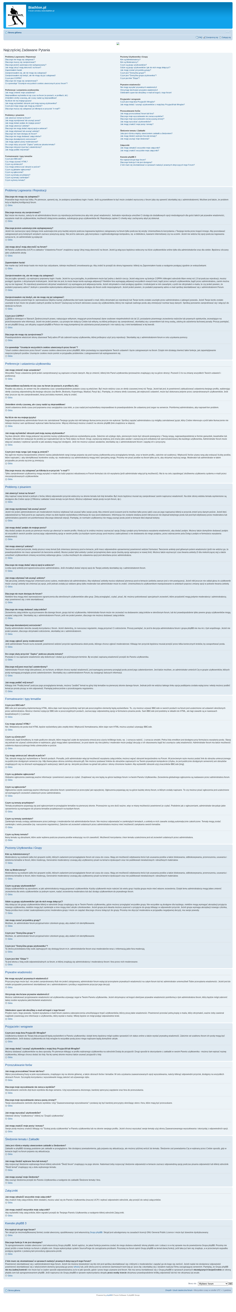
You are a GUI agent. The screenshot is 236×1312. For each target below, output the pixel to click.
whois (76, 1267)
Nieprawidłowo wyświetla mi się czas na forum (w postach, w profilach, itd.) (36, 95)
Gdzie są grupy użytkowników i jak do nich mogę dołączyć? (145, 67)
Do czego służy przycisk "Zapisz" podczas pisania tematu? (30, 144)
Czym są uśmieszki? (14, 164)
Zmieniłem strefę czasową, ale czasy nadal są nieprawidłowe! (31, 98)
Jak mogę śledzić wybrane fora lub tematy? (138, 136)
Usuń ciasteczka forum (182, 1290)
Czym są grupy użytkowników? (133, 65)
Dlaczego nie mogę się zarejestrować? (21, 81)
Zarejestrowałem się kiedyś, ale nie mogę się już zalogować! (30, 75)
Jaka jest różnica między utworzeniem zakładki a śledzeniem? (146, 133)
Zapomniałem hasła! (13, 70)
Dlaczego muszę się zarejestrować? (20, 62)
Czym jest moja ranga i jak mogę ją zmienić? (23, 106)
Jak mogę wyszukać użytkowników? (135, 122)
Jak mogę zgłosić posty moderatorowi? (21, 142)
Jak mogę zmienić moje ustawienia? (20, 93)
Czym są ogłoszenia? (14, 172)
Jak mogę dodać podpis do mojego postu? (23, 123)
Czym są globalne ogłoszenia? (18, 170)
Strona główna (14, 32)
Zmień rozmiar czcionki (228, 31)
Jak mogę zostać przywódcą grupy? (135, 70)
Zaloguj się (226, 37)
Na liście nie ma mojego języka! (18, 101)
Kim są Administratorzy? (130, 59)
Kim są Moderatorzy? (129, 62)
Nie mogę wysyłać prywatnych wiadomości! (138, 87)
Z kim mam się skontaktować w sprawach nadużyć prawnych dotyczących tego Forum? (157, 165)
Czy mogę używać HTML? (16, 162)
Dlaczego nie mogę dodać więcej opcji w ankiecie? (26, 128)
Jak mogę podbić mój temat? (17, 150)
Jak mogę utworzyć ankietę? (17, 126)
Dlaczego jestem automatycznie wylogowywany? (25, 65)
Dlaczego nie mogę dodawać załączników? (23, 136)
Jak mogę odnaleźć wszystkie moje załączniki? (140, 148)
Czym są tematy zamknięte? (17, 177)
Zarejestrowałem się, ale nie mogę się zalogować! (26, 73)
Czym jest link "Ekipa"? (130, 78)
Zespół (168, 1290)
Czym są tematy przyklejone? (17, 175)
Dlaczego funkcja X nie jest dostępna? (136, 162)
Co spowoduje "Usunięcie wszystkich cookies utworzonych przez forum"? (36, 83)
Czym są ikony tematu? (15, 180)
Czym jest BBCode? (13, 159)
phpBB (109, 1295)
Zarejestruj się (212, 37)
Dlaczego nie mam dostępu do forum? (21, 134)
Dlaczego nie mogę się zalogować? (20, 59)
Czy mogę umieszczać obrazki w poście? (22, 167)
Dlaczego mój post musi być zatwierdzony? (23, 147)
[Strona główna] (16, 15)
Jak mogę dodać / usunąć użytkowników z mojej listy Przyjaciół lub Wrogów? (152, 104)
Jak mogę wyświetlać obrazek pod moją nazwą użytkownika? (31, 103)
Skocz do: (192, 1283)
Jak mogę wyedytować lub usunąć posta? (22, 120)
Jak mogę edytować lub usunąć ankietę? (22, 131)
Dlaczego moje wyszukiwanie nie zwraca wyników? (141, 116)
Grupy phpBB (96, 1232)
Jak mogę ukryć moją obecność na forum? (23, 67)
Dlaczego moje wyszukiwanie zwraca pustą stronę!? (142, 119)
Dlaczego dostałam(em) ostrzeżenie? (21, 139)
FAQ (200, 37)
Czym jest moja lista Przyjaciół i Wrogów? (137, 102)
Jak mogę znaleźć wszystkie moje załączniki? (139, 150)
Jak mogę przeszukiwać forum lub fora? (137, 113)
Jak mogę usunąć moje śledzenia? (134, 139)
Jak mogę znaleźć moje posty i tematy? (136, 124)
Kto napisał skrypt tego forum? (133, 160)
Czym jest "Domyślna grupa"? (132, 73)
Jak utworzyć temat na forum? (18, 118)
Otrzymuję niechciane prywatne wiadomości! (139, 90)
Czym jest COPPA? (13, 78)
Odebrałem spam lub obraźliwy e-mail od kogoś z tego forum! (146, 93)
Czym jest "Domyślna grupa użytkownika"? (138, 75)
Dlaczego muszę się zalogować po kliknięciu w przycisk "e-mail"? (32, 109)
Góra (10, 205)
